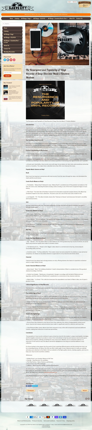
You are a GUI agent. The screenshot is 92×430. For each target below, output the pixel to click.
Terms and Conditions (49, 421)
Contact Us (79, 18)
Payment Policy (61, 421)
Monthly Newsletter (13, 52)
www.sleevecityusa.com (50, 372)
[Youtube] (11, 60)
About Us (71, 18)
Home (11, 18)
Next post (85, 390)
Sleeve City (30, 424)
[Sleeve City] (17, 6)
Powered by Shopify (46, 427)
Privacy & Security (37, 421)
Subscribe (7, 76)
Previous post (31, 390)
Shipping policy (70, 421)
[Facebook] (8, 60)
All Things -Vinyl (26, 19)
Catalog (17, 18)
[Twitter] (5, 60)
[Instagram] (14, 60)
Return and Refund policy (24, 421)
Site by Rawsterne (46, 425)
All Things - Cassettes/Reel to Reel (58, 19)
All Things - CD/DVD (40, 19)
